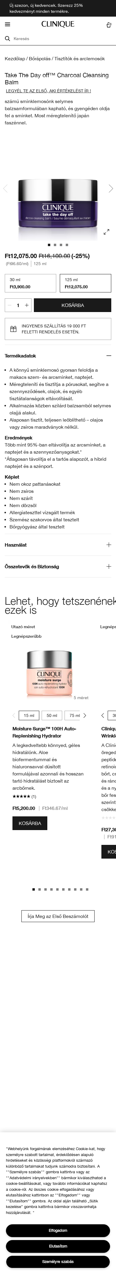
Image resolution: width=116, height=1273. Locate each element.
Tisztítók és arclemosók (79, 58)
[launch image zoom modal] (106, 232)
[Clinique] (58, 24)
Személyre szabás (58, 1261)
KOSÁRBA (73, 305)
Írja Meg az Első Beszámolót (58, 916)
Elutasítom (58, 1246)
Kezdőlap (15, 58)
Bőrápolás (40, 58)
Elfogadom (58, 1230)
